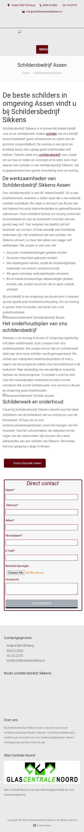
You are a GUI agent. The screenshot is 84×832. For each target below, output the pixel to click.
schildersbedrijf (49, 155)
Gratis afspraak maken (27, 463)
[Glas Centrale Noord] (42, 784)
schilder (51, 134)
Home (26, 73)
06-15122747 (70, 5)
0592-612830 (50, 5)
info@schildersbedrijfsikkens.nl (44, 11)
